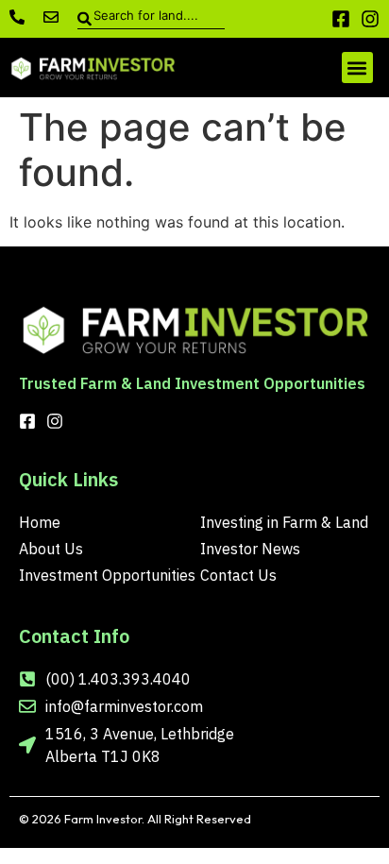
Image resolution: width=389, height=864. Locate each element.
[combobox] (151, 18)
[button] (357, 67)
